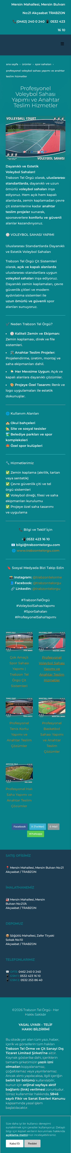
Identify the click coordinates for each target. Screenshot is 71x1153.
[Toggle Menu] (62, 44)
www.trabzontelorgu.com (38, 550)
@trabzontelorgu (47, 583)
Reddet (32, 1143)
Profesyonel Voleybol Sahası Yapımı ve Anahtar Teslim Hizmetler (52, 668)
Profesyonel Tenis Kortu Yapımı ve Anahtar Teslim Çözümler (19, 734)
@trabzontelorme (47, 577)
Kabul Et (15, 1143)
